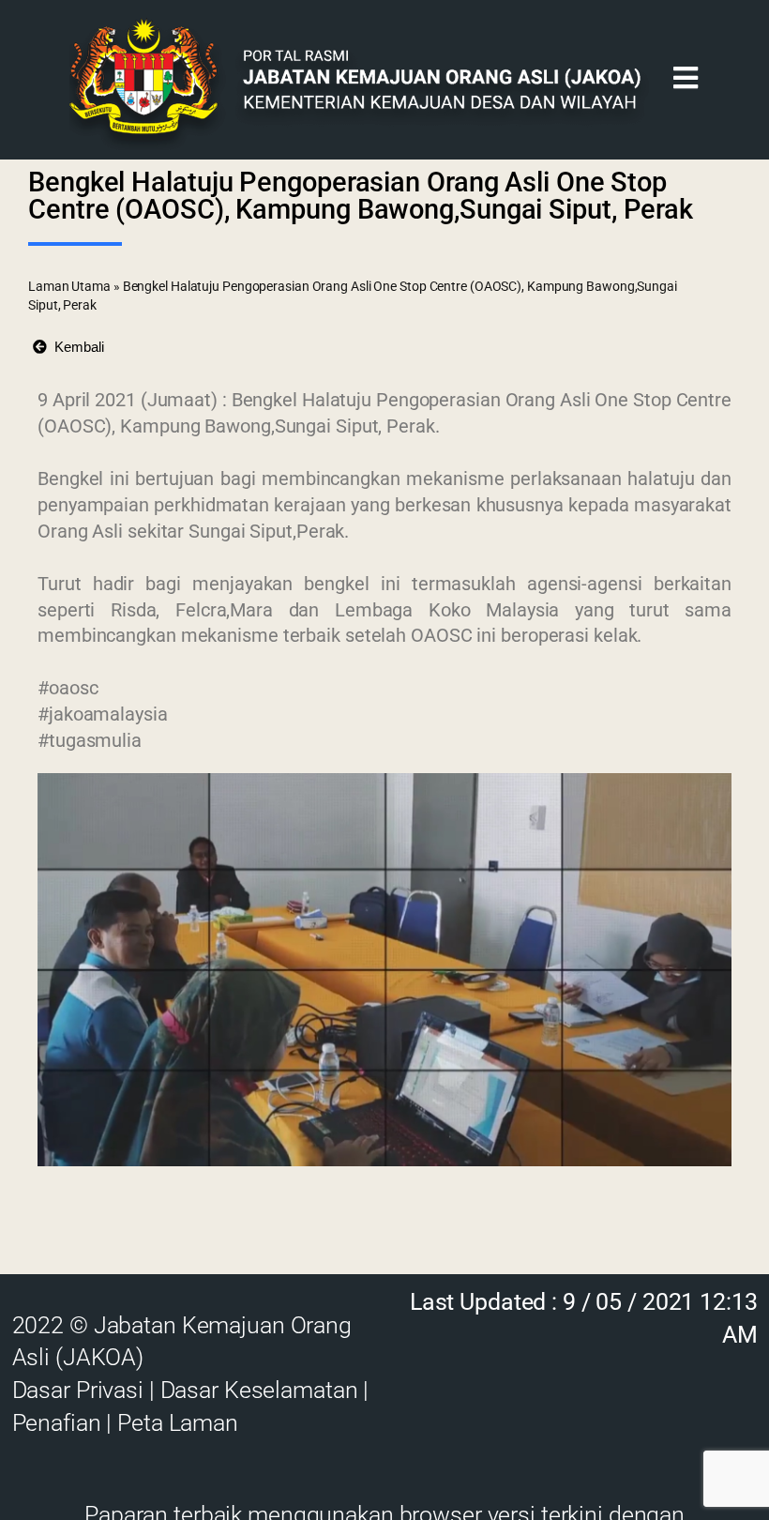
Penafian (56, 1422)
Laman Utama (69, 286)
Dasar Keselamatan (259, 1390)
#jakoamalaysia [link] (103, 714)
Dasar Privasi (77, 1390)
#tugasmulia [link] (90, 740)
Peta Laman (177, 1422)
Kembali (75, 347)
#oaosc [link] (68, 687)
